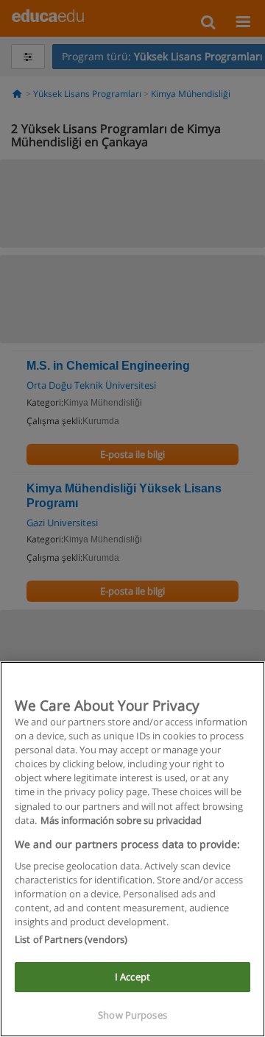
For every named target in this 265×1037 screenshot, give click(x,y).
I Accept (132, 976)
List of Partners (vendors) (71, 939)
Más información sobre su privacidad (121, 820)
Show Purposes (132, 1015)
